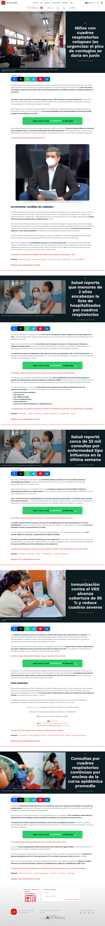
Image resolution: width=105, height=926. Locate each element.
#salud (67, 735)
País (85, 23)
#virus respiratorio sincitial (37, 735)
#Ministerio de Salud (25, 873)
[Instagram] (88, 912)
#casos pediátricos (79, 259)
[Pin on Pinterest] (40, 79)
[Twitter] (84, 912)
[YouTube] (92, 912)
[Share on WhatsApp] (27, 79)
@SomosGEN (53, 721)
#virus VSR (51, 259)
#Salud (73, 413)
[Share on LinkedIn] (47, 79)
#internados (23, 413)
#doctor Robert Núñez (64, 259)
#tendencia (62, 873)
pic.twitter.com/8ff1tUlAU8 (59, 723)
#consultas (30, 554)
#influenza (22, 554)
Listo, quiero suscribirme (72, 899)
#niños (30, 413)
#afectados (38, 413)
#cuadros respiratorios (39, 259)
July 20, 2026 (65, 725)
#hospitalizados (64, 413)
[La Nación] (9, 3)
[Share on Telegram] (34, 79)
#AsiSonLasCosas (32, 707)
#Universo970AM (44, 723)
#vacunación (23, 735)
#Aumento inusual (25, 259)
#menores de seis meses (55, 735)
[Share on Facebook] (14, 79)
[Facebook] (80, 912)
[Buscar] (102, 3)
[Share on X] (20, 79)
